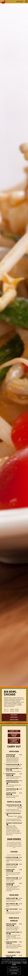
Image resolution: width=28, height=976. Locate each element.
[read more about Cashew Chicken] (17, 857)
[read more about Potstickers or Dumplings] (14, 756)
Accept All (14, 967)
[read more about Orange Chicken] (17, 864)
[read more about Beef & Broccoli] (17, 903)
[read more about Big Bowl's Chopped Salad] (7, 824)
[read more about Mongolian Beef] (17, 898)
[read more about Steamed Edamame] (18, 764)
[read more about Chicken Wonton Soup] (20, 805)
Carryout (14, 717)
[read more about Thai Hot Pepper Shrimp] (11, 957)
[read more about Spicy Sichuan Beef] (7, 910)
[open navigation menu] (26, 1)
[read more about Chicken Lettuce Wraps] (11, 794)
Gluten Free (14, 735)
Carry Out (14, 731)
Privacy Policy (16, 963)
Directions (14, 720)
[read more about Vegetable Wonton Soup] (7, 814)
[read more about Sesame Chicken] (17, 878)
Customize (14, 973)
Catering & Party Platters (14, 741)
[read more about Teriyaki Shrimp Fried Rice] (10, 933)
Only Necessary (14, 970)
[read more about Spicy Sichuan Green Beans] (11, 770)
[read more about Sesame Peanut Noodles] (12, 775)
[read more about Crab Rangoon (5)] (17, 789)
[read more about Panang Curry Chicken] (12, 871)
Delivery (19, 1)
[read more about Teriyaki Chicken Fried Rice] (13, 925)
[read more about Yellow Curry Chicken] (12, 884)
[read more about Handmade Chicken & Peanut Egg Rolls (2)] (7, 783)
